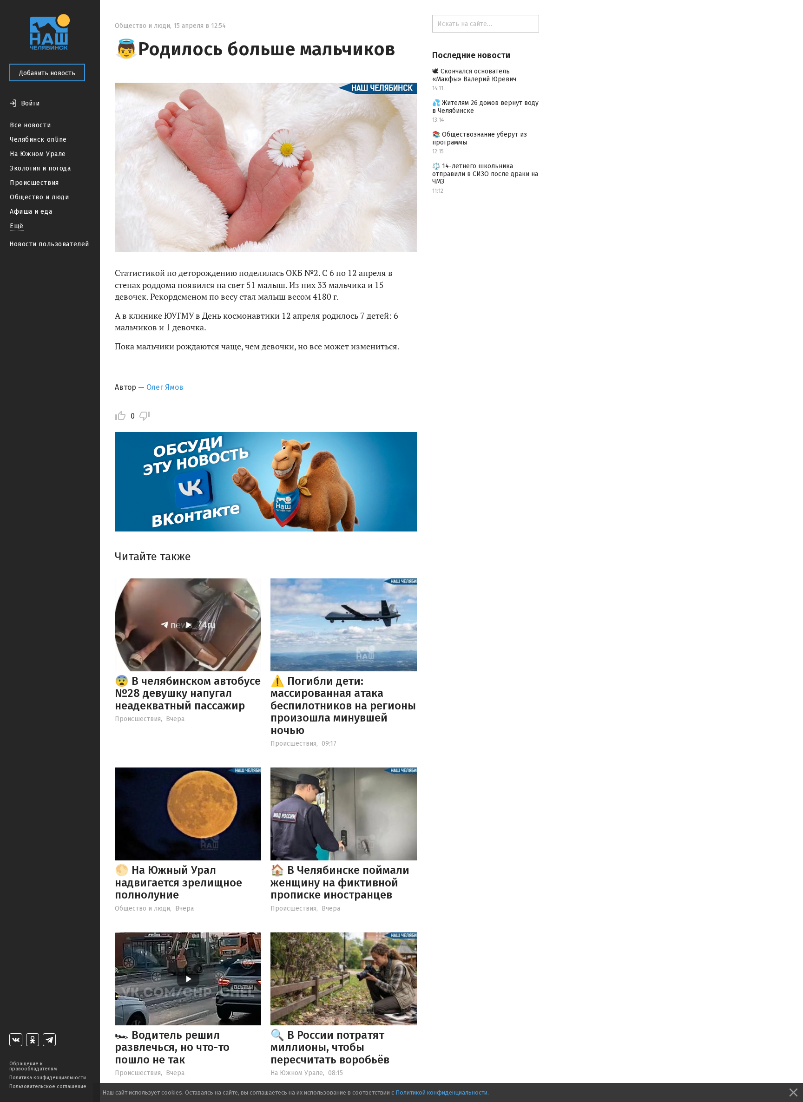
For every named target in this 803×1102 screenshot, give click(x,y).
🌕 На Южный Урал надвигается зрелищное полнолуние (178, 882)
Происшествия (34, 183)
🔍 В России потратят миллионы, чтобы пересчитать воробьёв (329, 1047)
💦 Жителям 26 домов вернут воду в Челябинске (485, 107)
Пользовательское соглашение (47, 1086)
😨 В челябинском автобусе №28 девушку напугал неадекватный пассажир (188, 693)
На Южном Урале (38, 154)
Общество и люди (39, 197)
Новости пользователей (49, 244)
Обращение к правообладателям (33, 1066)
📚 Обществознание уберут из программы (479, 138)
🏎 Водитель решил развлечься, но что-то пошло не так (172, 1047)
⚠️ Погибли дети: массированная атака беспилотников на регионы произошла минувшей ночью (343, 706)
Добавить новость (47, 73)
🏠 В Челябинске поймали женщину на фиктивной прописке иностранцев (339, 882)
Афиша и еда (31, 212)
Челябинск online (38, 140)
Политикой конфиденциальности (441, 1092)
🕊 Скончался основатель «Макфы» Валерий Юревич (474, 75)
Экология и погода (40, 168)
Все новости (30, 125)
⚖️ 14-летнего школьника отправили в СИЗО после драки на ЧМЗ (485, 174)
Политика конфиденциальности (47, 1077)
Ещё (17, 226)
